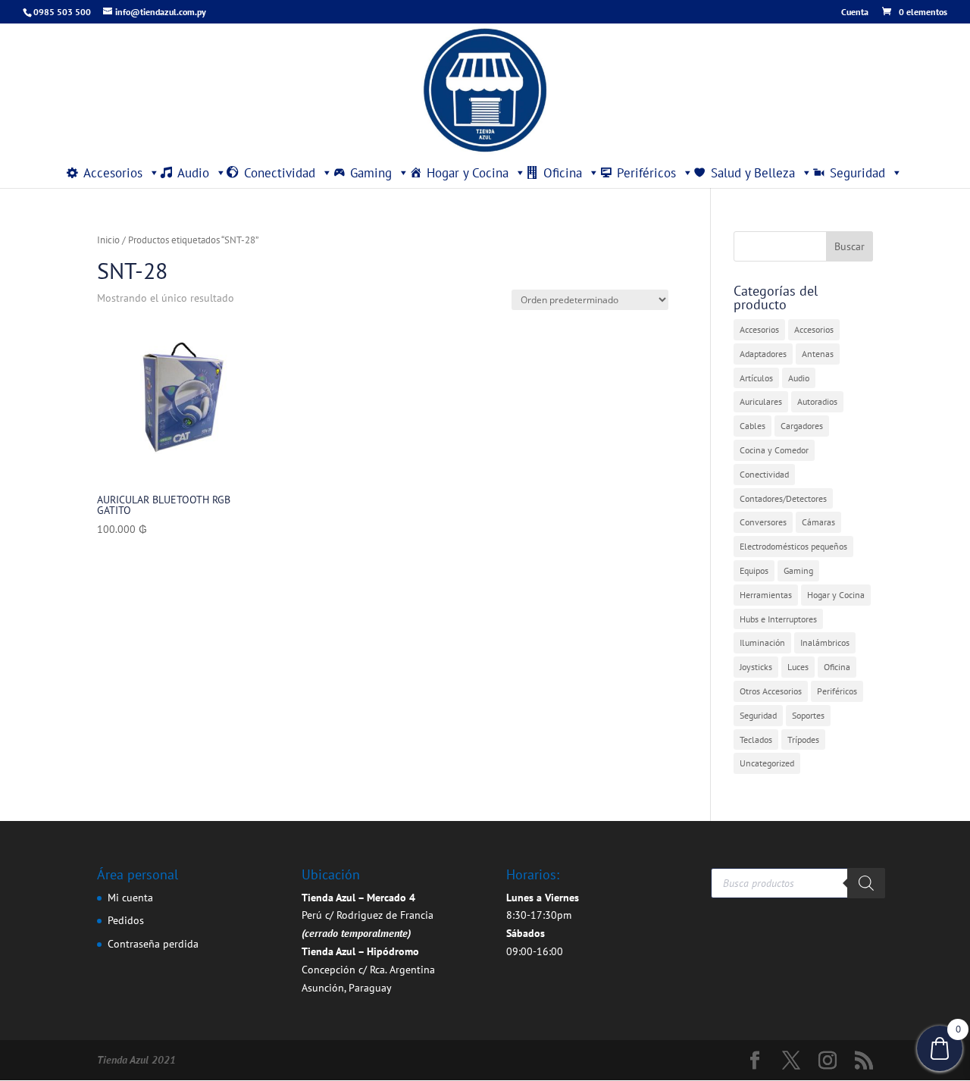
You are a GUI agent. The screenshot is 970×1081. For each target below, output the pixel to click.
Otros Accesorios (771, 691)
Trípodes (803, 739)
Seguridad (857, 172)
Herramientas (766, 594)
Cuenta (854, 12)
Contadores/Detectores (783, 498)
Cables (752, 425)
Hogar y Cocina (467, 172)
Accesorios (112, 172)
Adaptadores (763, 353)
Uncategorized (767, 763)
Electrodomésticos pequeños (793, 546)
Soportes (808, 715)
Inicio (108, 239)
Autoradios (817, 401)
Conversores (763, 522)
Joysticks (756, 666)
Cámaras (818, 522)
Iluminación (762, 642)
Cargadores (802, 425)
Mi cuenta (130, 897)
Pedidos (126, 920)
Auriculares (761, 401)
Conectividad (279, 172)
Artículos (756, 378)
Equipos (754, 570)
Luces (798, 666)
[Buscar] (866, 883)
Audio (193, 172)
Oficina (562, 172)
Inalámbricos (825, 642)
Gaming (371, 172)
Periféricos (646, 172)
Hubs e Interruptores (778, 619)
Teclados (756, 739)
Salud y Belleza (753, 172)
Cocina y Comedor (774, 450)
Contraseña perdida (153, 944)
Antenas (818, 353)
